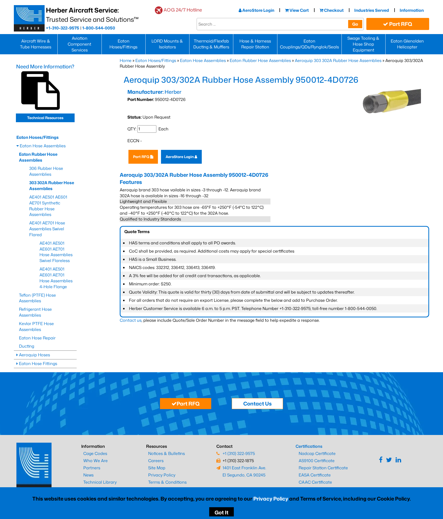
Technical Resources (45, 117)
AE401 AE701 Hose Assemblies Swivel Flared (47, 228)
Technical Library (100, 482)
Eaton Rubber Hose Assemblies (260, 60)
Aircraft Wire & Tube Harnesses (35, 44)
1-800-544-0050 (98, 28)
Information (412, 10)
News (88, 475)
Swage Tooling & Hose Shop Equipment (363, 44)
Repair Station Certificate (323, 468)
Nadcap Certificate (317, 453)
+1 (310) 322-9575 (239, 453)
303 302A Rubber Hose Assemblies (51, 185)
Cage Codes (95, 453)
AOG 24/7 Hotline (183, 9)
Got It (221, 512)
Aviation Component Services (79, 44)
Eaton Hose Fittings (37, 363)
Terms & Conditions (167, 482)
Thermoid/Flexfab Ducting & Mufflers (211, 44)
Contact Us (257, 403)
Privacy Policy (270, 498)
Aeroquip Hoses (34, 355)
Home (126, 60)
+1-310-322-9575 (62, 28)
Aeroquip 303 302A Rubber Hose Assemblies (338, 60)
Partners (91, 468)
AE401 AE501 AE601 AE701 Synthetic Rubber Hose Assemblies (48, 205)
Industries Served (371, 10)
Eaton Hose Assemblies (203, 60)
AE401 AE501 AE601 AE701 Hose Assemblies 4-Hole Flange (56, 277)
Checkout (333, 10)
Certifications (309, 446)
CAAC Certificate (315, 482)
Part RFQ (400, 23)
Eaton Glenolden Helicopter (407, 44)
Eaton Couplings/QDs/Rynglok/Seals (309, 44)
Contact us (131, 320)
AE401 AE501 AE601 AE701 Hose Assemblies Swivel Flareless (56, 252)
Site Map (156, 468)
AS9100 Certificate (317, 460)
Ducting (26, 346)
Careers (156, 460)
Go (355, 24)
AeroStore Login (257, 10)
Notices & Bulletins (166, 453)
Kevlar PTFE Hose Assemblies (36, 326)
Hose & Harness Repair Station (255, 44)
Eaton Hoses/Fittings (123, 44)
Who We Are (95, 460)
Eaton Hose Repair (37, 338)
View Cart (299, 10)
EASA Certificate (315, 475)
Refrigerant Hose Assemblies (35, 312)
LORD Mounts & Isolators (167, 44)
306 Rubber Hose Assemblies (46, 171)
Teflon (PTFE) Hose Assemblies (37, 298)
